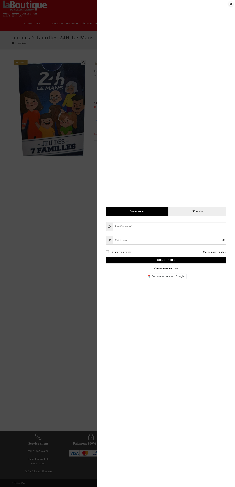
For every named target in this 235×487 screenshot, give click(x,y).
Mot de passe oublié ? (214, 252)
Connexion (166, 260)
